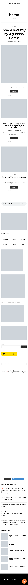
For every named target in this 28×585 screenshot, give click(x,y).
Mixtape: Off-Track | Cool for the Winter (17, 543)
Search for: (4, 344)
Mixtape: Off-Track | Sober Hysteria (16, 551)
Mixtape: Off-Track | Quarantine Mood (17, 536)
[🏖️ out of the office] (14, 376)
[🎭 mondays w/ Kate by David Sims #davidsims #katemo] (14, 383)
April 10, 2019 (9, 179)
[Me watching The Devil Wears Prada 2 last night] (14, 415)
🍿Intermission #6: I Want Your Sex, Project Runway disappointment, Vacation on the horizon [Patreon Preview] (13, 490)
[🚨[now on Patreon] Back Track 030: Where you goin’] (14, 434)
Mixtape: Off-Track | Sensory (17, 566)
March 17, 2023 (10, 41)
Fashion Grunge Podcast (8, 484)
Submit (17, 577)
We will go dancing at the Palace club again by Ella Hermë (14, 126)
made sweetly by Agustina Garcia (14, 34)
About (3, 577)
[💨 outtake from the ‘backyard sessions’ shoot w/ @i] (14, 418)
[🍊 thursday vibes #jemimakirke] (14, 412)
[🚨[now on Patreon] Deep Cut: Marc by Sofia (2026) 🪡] (14, 462)
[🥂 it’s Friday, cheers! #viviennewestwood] (14, 387)
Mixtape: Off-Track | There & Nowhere (17, 559)
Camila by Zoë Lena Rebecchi (14, 177)
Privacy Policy (16, 579)
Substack (6, 579)
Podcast (10, 577)
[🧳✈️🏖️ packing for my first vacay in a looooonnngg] (14, 379)
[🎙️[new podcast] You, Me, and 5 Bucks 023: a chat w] (14, 399)
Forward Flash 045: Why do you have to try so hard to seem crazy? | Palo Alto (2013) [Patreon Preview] (13, 513)
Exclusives (14, 26)
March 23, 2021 (10, 130)
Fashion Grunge (17, 41)
